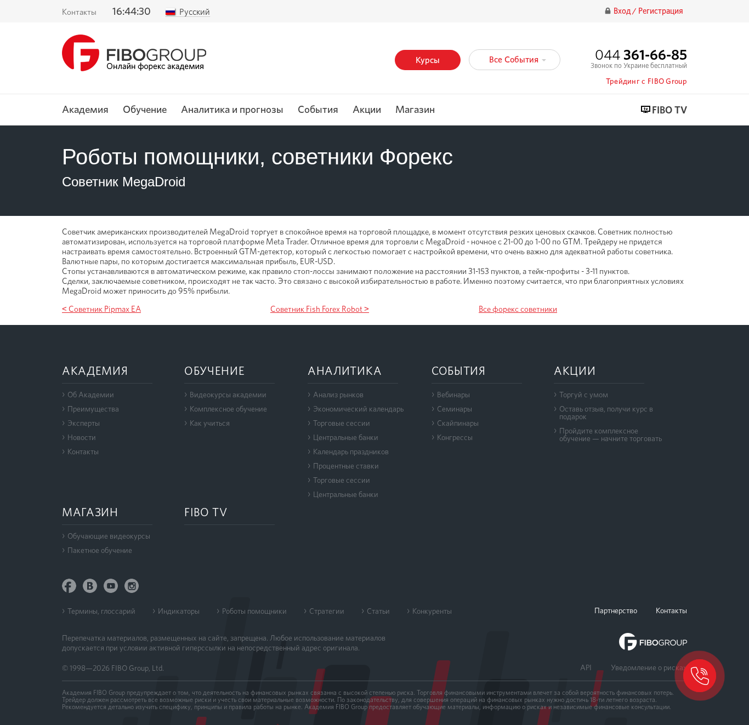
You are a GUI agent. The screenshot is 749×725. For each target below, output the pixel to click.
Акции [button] (367, 110)
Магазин (415, 110)
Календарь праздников (351, 451)
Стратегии (326, 611)
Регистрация (660, 11)
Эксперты (83, 423)
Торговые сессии (341, 423)
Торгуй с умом (583, 394)
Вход (623, 11)
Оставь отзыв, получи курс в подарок (606, 412)
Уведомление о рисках (649, 667)
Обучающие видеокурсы (108, 536)
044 (641, 54)
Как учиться (210, 423)
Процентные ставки (346, 465)
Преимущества (93, 408)
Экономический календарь (358, 408)
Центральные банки (345, 437)
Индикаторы (179, 611)
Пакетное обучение (99, 550)
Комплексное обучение (228, 408)
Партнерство (615, 610)
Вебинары (453, 394)
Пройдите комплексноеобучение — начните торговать (610, 434)
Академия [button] (85, 110)
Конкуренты (432, 611)
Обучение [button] (145, 110)
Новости (81, 437)
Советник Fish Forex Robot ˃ (319, 309)
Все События (515, 59)
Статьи (378, 611)
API (586, 667)
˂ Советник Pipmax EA (101, 309)
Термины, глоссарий (101, 611)
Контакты (79, 12)
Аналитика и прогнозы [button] (232, 110)
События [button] (318, 110)
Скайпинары (458, 423)
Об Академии (90, 394)
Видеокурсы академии (228, 394)
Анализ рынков (338, 394)
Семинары (454, 408)
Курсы (428, 60)
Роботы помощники (254, 611)
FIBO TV (669, 110)
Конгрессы (455, 437)
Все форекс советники (518, 309)
